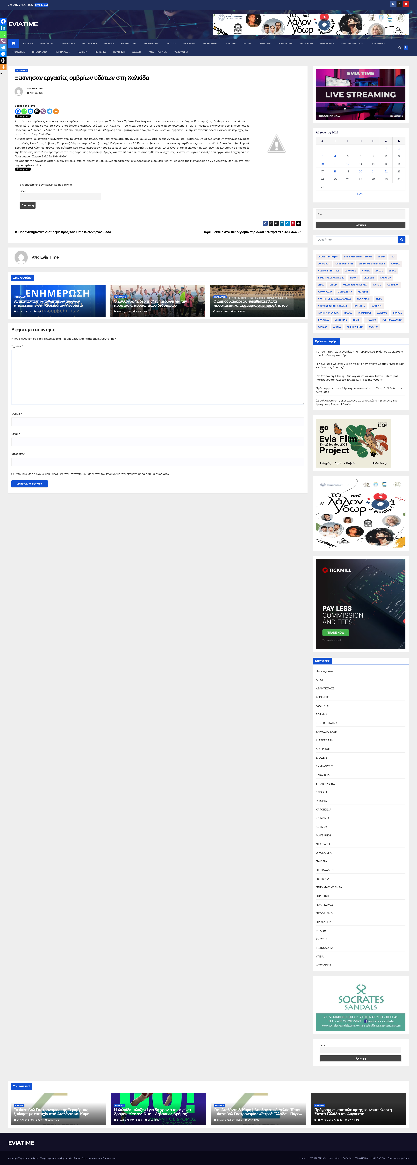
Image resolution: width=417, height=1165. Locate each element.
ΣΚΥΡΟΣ (397, 313)
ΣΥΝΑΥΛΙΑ (323, 320)
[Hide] (1, 73)
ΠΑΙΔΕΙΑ (82, 51)
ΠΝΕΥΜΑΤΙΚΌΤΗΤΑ (352, 43)
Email (23, 191)
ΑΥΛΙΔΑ (366, 271)
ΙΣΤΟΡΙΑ (247, 43)
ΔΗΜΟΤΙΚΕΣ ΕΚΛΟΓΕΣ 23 (331, 278)
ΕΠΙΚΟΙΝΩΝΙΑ (151, 43)
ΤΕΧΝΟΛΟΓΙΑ (324, 947)
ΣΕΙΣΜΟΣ (382, 313)
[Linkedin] (3, 28)
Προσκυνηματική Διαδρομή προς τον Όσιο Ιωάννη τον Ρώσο (64, 232)
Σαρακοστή (341, 320)
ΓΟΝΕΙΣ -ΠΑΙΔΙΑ (327, 723)
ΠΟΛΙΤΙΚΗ (119, 51)
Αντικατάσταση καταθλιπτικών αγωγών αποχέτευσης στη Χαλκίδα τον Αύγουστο (48, 303)
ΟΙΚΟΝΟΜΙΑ (327, 43)
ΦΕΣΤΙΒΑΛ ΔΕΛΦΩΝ (392, 320)
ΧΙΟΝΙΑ (337, 327)
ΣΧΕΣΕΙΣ (136, 51)
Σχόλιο (17, 346)
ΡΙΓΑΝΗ (321, 930)
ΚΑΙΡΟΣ (377, 285)
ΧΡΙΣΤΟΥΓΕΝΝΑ (355, 327)
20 (360, 171)
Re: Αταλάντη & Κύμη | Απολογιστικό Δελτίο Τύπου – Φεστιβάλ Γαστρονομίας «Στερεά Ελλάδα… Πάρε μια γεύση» (257, 1113)
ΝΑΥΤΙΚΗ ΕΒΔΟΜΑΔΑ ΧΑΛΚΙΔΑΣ (334, 299)
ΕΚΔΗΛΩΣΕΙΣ (128, 43)
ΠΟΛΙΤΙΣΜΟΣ (378, 43)
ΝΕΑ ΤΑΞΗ (323, 844)
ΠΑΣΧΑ (348, 313)
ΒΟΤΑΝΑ (321, 714)
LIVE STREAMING (317, 1158)
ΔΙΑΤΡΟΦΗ (89, 43)
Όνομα (16, 413)
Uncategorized (325, 671)
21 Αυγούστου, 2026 (30, 1120)
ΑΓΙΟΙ (319, 679)
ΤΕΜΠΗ (356, 320)
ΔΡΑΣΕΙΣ (109, 43)
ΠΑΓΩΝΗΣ (359, 306)
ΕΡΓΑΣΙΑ (171, 43)
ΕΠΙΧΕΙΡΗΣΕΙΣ (211, 43)
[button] (399, 47)
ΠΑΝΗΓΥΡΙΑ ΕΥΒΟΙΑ (328, 313)
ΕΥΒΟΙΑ (333, 285)
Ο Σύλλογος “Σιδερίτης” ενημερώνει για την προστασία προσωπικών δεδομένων (150, 303)
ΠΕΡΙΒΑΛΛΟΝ (62, 51)
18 (335, 171)
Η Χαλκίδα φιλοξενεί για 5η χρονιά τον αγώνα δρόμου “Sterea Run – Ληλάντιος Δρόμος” (152, 1111)
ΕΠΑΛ (321, 285)
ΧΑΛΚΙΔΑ (322, 327)
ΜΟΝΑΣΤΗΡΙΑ (345, 292)
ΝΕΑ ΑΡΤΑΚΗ (363, 299)
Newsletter (334, 1158)
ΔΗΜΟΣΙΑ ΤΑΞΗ (326, 731)
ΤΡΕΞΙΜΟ (371, 320)
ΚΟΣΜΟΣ (322, 826)
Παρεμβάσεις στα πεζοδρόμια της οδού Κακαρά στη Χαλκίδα (250, 232)
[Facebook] (18, 111)
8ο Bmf (381, 256)
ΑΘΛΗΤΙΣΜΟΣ (325, 688)
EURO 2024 (324, 263)
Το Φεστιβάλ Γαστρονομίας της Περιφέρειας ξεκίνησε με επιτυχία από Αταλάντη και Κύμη (51, 1111)
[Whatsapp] (24, 111)
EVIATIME (23, 24)
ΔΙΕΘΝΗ (354, 278)
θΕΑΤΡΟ (373, 327)
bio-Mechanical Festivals (372, 263)
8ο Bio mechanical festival (358, 256)
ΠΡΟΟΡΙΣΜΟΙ (40, 51)
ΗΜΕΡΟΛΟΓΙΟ (378, 1158)
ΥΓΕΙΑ (320, 956)
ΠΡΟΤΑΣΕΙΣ (18, 51)
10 (322, 163)
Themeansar (108, 1158)
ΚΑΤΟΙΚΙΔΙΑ (286, 43)
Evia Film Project (344, 263)
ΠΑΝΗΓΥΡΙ (376, 306)
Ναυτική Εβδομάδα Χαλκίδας (333, 306)
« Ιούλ (359, 194)
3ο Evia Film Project (328, 256)
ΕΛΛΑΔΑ (231, 43)
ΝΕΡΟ (379, 299)
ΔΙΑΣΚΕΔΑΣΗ (67, 43)
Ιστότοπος (18, 453)
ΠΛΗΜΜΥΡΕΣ (364, 313)
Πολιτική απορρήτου (398, 1158)
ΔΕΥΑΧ (392, 271)
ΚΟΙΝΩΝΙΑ (266, 43)
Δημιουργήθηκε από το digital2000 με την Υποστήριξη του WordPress (44, 1158)
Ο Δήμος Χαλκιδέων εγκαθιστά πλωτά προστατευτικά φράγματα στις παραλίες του (250, 303)
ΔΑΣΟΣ (379, 271)
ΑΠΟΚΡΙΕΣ (350, 271)
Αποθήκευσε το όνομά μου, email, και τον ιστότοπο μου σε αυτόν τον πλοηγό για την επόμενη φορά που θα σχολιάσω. (92, 474)
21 (373, 171)
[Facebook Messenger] (30, 111)
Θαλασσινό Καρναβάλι (355, 285)
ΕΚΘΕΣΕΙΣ (369, 278)
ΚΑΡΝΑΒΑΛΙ (393, 285)
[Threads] (37, 111)
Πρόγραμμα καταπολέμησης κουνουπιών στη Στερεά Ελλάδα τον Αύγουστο (353, 1111)
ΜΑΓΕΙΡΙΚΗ (306, 43)
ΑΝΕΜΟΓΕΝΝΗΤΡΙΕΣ (328, 271)
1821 (393, 256)
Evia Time (37, 88)
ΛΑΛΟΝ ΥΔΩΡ (325, 292)
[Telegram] (49, 111)
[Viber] (43, 111)
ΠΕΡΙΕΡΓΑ (100, 51)
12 (347, 163)
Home (302, 1158)
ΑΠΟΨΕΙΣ (27, 43)
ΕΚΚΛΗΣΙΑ (189, 43)
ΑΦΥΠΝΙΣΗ (46, 43)
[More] (56, 111)
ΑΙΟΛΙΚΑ (395, 263)
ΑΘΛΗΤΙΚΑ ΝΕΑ (158, 51)
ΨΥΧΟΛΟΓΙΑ (181, 51)
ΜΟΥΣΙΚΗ (363, 292)
